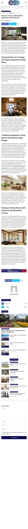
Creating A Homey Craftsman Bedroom (16, 379)
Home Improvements (7, 6)
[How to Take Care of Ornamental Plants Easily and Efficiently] (14, 321)
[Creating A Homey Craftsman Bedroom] (5, 380)
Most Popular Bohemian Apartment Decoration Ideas (18, 386)
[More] (18, 24)
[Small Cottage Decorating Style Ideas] (5, 345)
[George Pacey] (2, 21)
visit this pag (11, 264)
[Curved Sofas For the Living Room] (5, 352)
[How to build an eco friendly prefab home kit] (5, 338)
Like (26, 303)
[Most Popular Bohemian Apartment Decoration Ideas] (5, 387)
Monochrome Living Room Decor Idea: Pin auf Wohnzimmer (17, 394)
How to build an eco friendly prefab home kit (18, 336)
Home (2, 6)
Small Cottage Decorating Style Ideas (17, 343)
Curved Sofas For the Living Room (18, 350)
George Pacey (8, 20)
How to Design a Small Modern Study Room (17, 372)
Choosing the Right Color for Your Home (17, 364)
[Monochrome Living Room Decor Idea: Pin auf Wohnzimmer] (5, 394)
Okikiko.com (4, 42)
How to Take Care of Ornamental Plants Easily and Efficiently (13, 331)
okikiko (2, 333)
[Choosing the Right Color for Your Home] (5, 365)
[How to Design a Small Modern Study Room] (5, 372)
